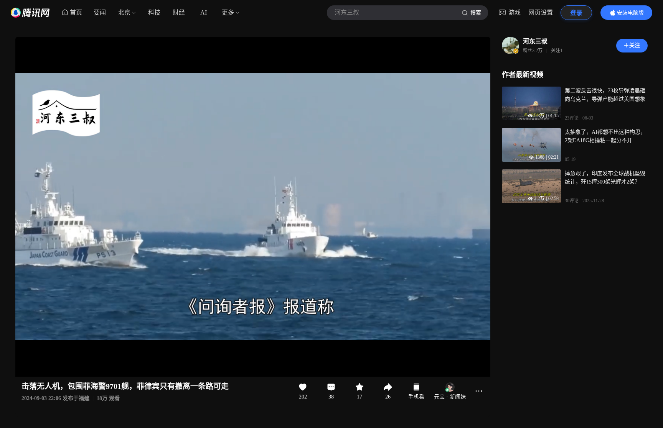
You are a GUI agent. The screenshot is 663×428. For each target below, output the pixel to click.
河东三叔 (535, 41)
